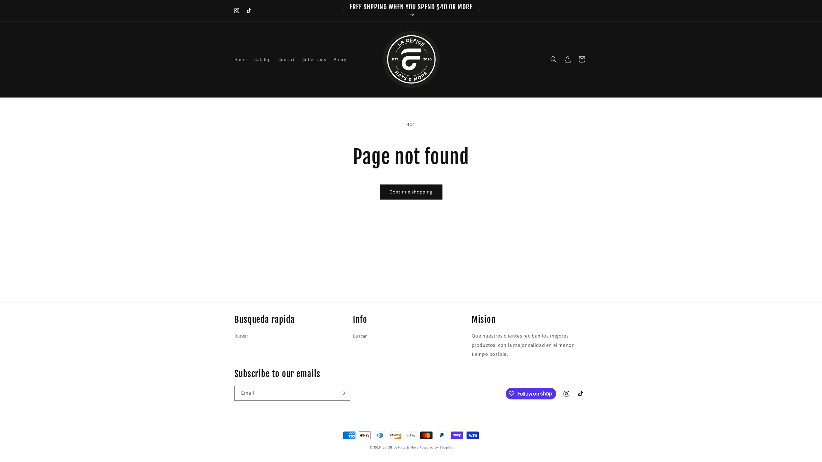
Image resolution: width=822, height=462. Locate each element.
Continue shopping (411, 192)
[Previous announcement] (343, 10)
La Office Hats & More (401, 447)
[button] (554, 59)
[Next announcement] (479, 10)
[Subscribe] (343, 393)
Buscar (241, 336)
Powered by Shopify (435, 447)
